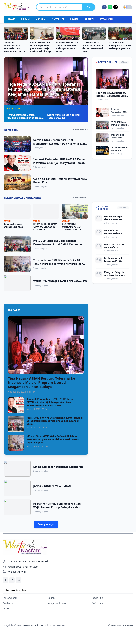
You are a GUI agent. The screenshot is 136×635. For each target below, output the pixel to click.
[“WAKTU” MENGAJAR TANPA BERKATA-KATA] (17, 283)
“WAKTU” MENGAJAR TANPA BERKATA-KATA (60, 281)
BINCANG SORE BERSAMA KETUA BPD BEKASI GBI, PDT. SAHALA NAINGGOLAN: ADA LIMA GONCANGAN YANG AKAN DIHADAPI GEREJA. (45, 231)
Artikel (89, 19)
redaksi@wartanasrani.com (23, 566)
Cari (88, 7)
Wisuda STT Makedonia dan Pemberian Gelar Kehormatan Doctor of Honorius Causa (16, 48)
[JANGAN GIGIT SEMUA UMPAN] (17, 488)
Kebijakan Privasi (57, 603)
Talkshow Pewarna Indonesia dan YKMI (13, 225)
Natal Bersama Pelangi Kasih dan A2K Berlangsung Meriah (119, 45)
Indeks (6, 608)
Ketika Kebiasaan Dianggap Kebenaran (58, 467)
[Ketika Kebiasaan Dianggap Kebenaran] (17, 469)
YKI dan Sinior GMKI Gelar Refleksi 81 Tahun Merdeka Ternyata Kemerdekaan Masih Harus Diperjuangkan (58, 263)
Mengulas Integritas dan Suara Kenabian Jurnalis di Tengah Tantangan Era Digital (115, 277)
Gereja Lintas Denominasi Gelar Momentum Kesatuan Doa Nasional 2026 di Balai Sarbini (59, 143)
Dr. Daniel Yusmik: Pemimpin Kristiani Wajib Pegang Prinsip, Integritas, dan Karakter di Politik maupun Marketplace (58, 507)
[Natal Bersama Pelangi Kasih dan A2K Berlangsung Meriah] (120, 33)
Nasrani (41, 19)
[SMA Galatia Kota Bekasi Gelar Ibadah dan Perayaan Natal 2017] (94, 33)
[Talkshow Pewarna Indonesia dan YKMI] (17, 211)
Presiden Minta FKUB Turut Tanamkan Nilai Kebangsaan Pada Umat (67, 47)
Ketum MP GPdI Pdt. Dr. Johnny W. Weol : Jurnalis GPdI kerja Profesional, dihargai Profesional (41, 48)
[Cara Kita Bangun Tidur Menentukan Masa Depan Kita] (17, 182)
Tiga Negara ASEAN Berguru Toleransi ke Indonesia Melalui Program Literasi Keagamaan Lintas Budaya (44, 89)
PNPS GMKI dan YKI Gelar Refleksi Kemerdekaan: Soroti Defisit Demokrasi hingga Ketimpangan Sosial (58, 244)
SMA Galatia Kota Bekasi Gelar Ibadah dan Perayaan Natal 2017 (92, 47)
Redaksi (52, 597)
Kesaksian (106, 19)
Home (11, 19)
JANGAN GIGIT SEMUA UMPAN (52, 486)
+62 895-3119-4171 (18, 571)
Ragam (25, 19)
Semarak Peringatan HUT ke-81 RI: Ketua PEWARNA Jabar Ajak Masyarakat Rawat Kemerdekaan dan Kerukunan (59, 162)
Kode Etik (97, 597)
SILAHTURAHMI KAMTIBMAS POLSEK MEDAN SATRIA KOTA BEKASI (71, 228)
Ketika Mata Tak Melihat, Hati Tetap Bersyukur (63, 116)
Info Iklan (97, 603)
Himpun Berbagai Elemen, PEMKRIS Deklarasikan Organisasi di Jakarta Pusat (25, 118)
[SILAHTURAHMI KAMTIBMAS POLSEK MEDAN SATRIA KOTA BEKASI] (75, 211)
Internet (58, 19)
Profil (74, 19)
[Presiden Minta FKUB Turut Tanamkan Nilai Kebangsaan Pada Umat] (68, 33)
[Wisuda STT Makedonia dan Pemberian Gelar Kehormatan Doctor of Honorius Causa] (16, 33)
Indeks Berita (79, 129)
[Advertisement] (112, 182)
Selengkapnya (79, 197)
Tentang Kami (10, 597)
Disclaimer (8, 603)
